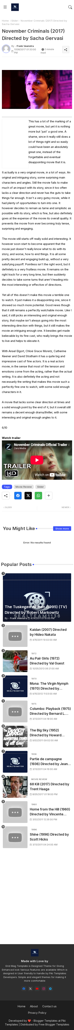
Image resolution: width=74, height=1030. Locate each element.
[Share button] (48, 495)
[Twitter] (28, 495)
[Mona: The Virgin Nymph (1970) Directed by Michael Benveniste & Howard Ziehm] (15, 686)
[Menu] (5, 7)
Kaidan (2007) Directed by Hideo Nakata (48, 632)
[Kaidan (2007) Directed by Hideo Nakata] (15, 636)
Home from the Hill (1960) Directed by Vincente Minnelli (50, 812)
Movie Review (24, 486)
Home (5, 20)
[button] (70, 7)
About (34, 1006)
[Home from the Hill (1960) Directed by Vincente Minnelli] (15, 812)
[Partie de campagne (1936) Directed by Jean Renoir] (15, 762)
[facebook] (23, 988)
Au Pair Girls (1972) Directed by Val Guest (47, 661)
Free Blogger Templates (54, 1024)
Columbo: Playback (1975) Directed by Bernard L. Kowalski (50, 711)
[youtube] (37, 988)
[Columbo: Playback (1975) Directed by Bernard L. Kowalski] (15, 711)
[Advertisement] (37, 899)
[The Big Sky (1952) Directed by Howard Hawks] (15, 736)
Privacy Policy (37, 1012)
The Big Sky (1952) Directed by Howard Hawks (45, 733)
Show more (62, 528)
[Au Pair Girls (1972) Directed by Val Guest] (15, 661)
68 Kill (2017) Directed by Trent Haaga (49, 786)
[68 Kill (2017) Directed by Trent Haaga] (15, 787)
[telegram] (50, 988)
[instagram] (43, 988)
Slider (14, 20)
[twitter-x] (30, 988)
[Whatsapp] (38, 495)
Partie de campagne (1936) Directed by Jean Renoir (49, 761)
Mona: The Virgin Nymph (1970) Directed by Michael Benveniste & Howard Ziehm (49, 686)
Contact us (49, 1006)
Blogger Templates (45, 1020)
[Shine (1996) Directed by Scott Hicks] (15, 837)
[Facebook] (18, 495)
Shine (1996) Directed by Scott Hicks (49, 837)
